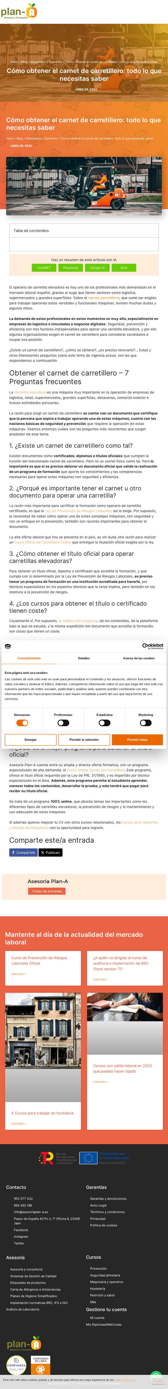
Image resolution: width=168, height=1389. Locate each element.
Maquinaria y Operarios (46, 62)
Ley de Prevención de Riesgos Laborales (78, 511)
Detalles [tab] (84, 658)
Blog (24, 62)
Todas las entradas (47, 891)
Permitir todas (137, 739)
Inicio (14, 62)
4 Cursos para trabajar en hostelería (42, 1113)
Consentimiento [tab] (29, 658)
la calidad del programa (78, 621)
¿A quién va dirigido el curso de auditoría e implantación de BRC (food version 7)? (121, 963)
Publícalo (53, 852)
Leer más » (18, 974)
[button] (159, 11)
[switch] (63, 723)
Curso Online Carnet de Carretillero (96, 770)
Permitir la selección (84, 739)
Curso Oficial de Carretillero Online (42, 542)
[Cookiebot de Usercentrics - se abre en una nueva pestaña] (145, 646)
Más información (125, 1379)
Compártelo (26, 852)
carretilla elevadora (30, 392)
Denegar (31, 739)
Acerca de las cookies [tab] (139, 658)
